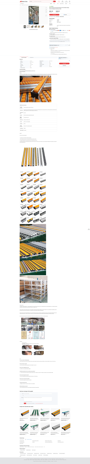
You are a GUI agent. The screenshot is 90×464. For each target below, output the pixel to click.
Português (33, 459)
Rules (69, 3)
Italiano (41, 459)
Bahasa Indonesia (64, 459)
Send (25, 403)
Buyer (54, 3)
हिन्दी (54, 459)
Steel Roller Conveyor (55, 453)
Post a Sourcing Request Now (39, 403)
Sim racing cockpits (22, 440)
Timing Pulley (59, 440)
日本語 (52, 459)
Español (31, 459)
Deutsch (44, 459)
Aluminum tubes (21, 443)
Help (57, 3)
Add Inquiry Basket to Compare (34, 29)
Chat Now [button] (65, 14)
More (20, 456)
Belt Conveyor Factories (43, 453)
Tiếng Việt (61, 459)
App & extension (61, 3)
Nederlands (46, 459)
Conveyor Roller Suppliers (62, 453)
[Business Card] (69, 60)
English (28, 459)
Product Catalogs (30, 439)
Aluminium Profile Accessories (48, 440)
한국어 (50, 459)
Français (36, 459)
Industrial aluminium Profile (35, 440)
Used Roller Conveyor (49, 453)
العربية (48, 459)
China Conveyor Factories (23, 453)
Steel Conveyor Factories (30, 453)
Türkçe (58, 459)
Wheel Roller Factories (36, 453)
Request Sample (62, 16)
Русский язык (38, 459)
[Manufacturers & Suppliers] (23, 1)
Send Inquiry (54, 14)
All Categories (22, 3)
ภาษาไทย (56, 459)
